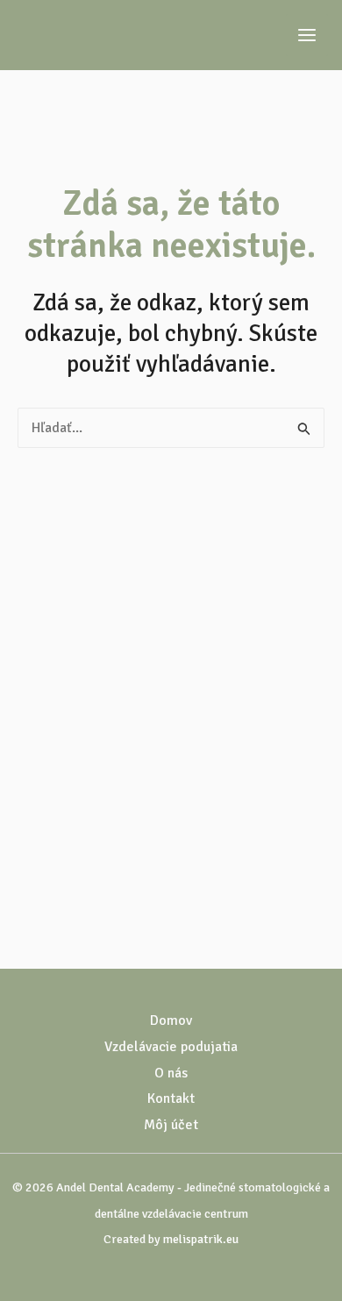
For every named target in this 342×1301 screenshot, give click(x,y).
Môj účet (171, 1125)
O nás (171, 1073)
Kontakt (171, 1098)
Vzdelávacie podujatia (171, 1047)
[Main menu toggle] (307, 35)
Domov (171, 1020)
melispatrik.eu (201, 1239)
